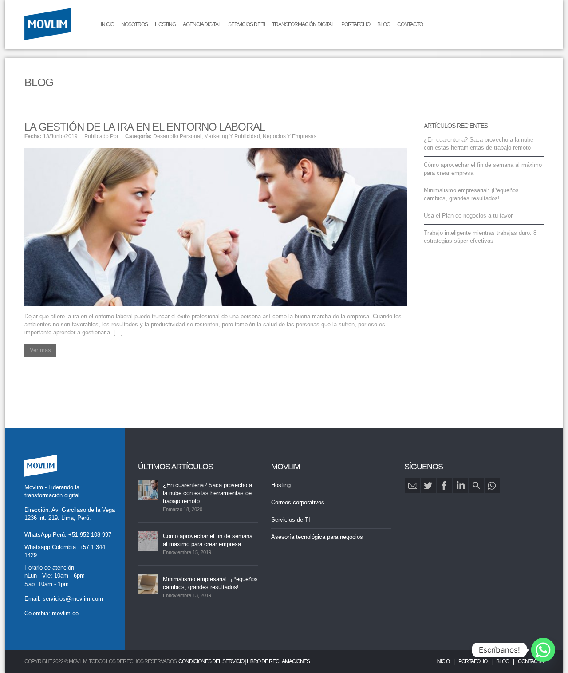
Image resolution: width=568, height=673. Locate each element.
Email (412, 485)
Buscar (476, 485)
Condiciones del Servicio (211, 661)
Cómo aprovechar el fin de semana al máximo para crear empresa (207, 540)
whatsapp (492, 485)
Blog (383, 24)
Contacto (410, 24)
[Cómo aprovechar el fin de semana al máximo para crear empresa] (148, 541)
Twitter (428, 485)
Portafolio (355, 24)
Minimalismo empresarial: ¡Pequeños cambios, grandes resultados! (210, 583)
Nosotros (134, 24)
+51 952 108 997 (89, 534)
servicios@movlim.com (73, 598)
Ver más (40, 350)
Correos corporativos (297, 502)
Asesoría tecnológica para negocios (317, 537)
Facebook (444, 485)
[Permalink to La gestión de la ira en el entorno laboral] (215, 226)
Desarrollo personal (177, 136)
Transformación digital (303, 24)
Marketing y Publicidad (232, 136)
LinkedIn (460, 485)
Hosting (165, 24)
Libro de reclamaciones (278, 661)
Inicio (107, 24)
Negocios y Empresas (289, 136)
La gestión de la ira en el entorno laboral (144, 127)
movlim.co (65, 613)
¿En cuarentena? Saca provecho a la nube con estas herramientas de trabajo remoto (207, 493)
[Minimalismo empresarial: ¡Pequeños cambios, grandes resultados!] (148, 584)
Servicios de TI (246, 24)
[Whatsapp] (543, 650)
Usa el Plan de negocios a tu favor (468, 215)
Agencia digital (202, 24)
